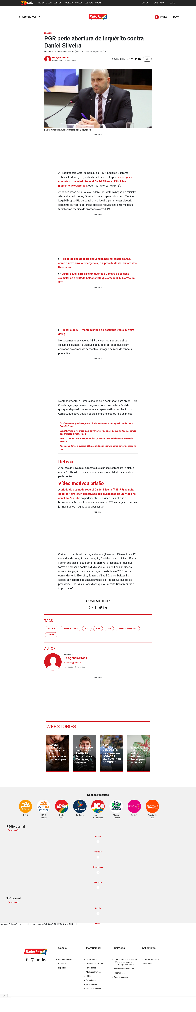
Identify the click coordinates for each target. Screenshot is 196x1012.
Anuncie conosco (121, 977)
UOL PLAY (89, 3)
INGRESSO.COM (45, 3)
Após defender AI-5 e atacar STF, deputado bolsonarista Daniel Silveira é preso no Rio (98, 447)
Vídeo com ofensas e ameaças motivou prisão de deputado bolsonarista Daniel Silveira (96, 440)
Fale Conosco (91, 984)
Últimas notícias (65, 960)
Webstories (61, 726)
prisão (51, 635)
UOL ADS (99, 3)
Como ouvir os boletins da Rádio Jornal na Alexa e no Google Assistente (126, 962)
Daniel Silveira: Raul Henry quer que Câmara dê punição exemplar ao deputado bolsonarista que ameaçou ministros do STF (96, 278)
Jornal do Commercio (151, 960)
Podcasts (62, 964)
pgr (98, 628)
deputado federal (128, 628)
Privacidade (91, 968)
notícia (51, 628)
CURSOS (79, 3)
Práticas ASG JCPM (94, 964)
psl (87, 628)
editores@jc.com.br (72, 662)
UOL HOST (58, 3)
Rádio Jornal (147, 964)
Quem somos (91, 960)
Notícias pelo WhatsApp (124, 969)
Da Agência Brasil (61, 57)
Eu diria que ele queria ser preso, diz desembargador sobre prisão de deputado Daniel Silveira (96, 425)
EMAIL (172, 3)
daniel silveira (70, 628)
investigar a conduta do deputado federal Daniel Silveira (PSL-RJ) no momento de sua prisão (95, 181)
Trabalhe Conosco (93, 989)
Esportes (62, 968)
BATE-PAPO (159, 3)
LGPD (88, 976)
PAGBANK (69, 3)
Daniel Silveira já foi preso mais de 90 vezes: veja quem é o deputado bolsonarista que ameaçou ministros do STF (98, 432)
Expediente (91, 980)
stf (109, 628)
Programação (120, 973)
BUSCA (145, 3)
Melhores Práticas (93, 972)
